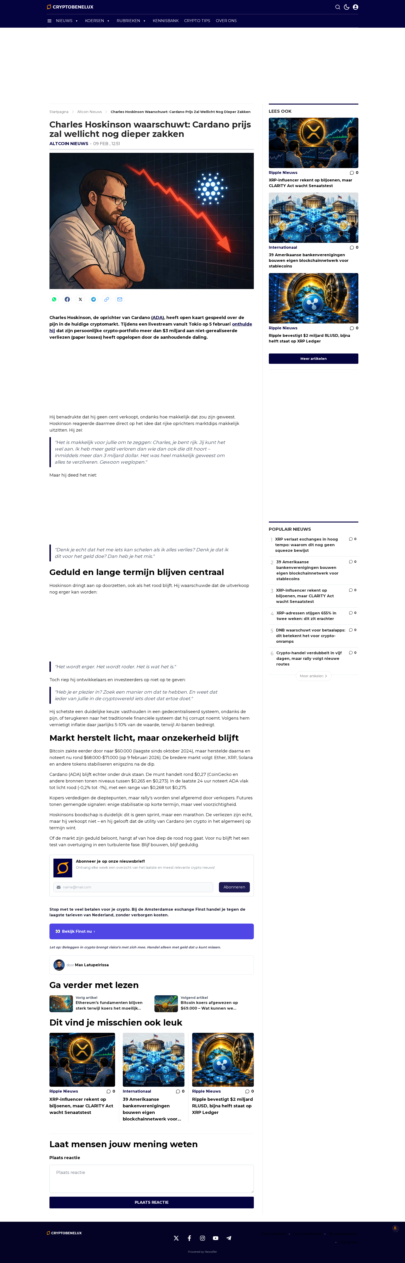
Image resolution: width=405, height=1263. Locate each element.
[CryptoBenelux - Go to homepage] (64, 1233)
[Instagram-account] (202, 1238)
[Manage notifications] (395, 1228)
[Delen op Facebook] (67, 299)
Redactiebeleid (343, 1234)
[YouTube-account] (215, 1238)
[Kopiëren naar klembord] (106, 299)
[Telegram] (93, 299)
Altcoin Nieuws (68, 143)
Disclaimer (348, 1242)
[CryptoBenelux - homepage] (70, 7)
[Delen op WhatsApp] (54, 299)
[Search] (338, 7)
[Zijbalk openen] (49, 21)
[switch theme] (346, 7)
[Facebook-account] (189, 1238)
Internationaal (137, 1091)
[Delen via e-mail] (119, 299)
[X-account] (176, 1238)
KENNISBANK (166, 21)
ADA (158, 317)
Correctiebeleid (307, 1234)
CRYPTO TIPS (197, 21)
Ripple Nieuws (63, 1091)
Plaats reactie (152, 1202)
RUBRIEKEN (128, 21)
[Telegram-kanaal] (229, 1238)
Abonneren (234, 887)
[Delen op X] (80, 299)
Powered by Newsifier (202, 1251)
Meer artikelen (313, 359)
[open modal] (355, 7)
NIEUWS (64, 21)
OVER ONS (226, 21)
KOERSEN (94, 21)
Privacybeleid (273, 1234)
